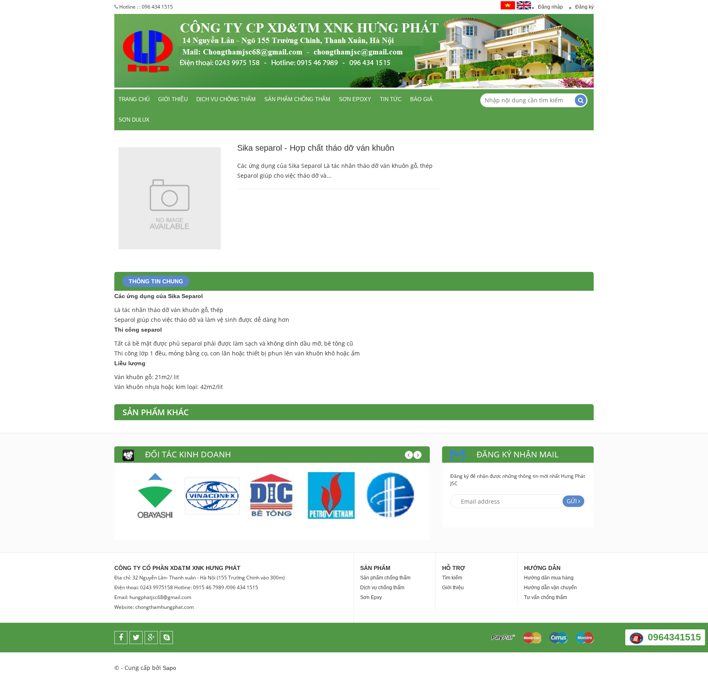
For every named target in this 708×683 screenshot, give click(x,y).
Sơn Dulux (134, 120)
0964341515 (674, 637)
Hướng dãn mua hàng (549, 578)
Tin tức (391, 99)
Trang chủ (134, 99)
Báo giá (421, 99)
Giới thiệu (173, 99)
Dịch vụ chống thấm (226, 99)
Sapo (169, 668)
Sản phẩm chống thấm (297, 99)
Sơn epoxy (355, 99)
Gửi (572, 501)
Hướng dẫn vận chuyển (550, 587)
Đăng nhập (550, 7)
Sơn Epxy (371, 597)
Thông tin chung (156, 281)
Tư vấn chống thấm (545, 597)
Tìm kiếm (452, 578)
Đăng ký (584, 7)
